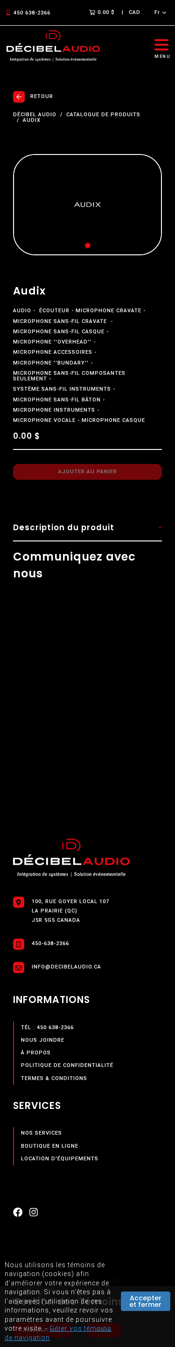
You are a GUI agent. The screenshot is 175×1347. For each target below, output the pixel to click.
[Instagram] (33, 1214)
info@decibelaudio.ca (66, 967)
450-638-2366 (50, 943)
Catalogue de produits (103, 115)
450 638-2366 (32, 13)
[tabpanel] (87, 205)
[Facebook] (17, 1214)
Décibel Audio (34, 115)
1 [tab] (88, 245)
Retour (41, 96)
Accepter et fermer (145, 1301)
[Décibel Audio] (53, 46)
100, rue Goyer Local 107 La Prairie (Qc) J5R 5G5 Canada (70, 910)
